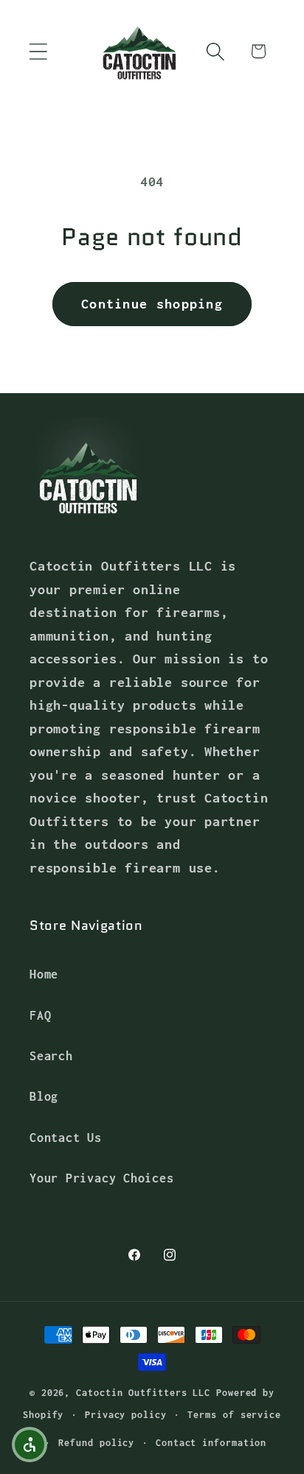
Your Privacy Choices (102, 1178)
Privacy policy (126, 1414)
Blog (44, 1096)
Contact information (211, 1442)
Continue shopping (152, 303)
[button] (38, 51)
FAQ (40, 1015)
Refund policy (96, 1442)
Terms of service (234, 1414)
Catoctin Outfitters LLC (143, 1392)
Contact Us (66, 1137)
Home (44, 974)
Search (51, 1055)
